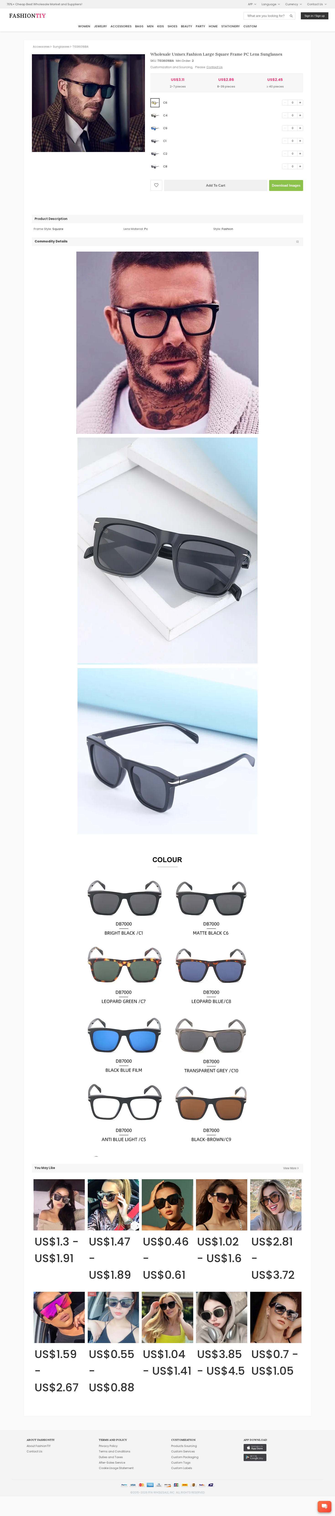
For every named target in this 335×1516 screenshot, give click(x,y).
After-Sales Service (112, 1463)
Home (213, 26)
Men (150, 26)
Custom (250, 26)
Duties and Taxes (111, 1457)
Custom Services (183, 1451)
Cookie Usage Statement (116, 1468)
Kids (160, 26)
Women (84, 26)
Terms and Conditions (114, 1451)
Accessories (121, 26)
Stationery (230, 26)
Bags (139, 26)
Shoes (172, 26)
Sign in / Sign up (314, 16)
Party (200, 26)
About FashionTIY (39, 1446)
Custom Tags (181, 1463)
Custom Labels (181, 1468)
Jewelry (100, 26)
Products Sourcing (184, 1446)
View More (289, 1168)
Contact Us (214, 67)
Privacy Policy (108, 1446)
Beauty (186, 26)
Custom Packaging (184, 1457)
